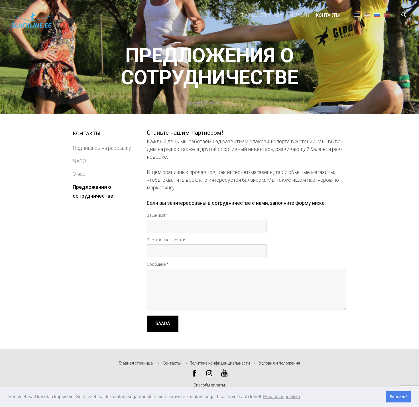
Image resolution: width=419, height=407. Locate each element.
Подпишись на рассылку (102, 148)
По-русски (376, 14)
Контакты (328, 15)
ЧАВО (79, 161)
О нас (79, 174)
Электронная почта (165, 240)
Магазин (299, 15)
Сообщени (156, 264)
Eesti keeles (356, 14)
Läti (386, 14)
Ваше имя (156, 215)
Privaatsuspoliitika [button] (281, 396)
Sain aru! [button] (398, 396)
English (366, 14)
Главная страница (260, 15)
